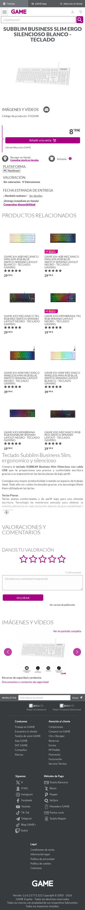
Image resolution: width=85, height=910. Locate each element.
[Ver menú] (4, 11)
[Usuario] (72, 11)
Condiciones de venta (42, 849)
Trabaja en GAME (25, 726)
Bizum (53, 788)
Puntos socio (56, 812)
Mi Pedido (54, 749)
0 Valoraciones (31, 182)
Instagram (27, 794)
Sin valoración (12, 182)
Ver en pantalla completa (67, 631)
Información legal (40, 854)
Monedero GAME (59, 806)
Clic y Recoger (57, 736)
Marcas (19, 754)
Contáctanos (56, 726)
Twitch (24, 830)
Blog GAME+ (28, 824)
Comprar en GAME (59, 731)
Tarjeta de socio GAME (28, 736)
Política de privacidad (42, 859)
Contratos (36, 868)
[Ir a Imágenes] (46, 109)
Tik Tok (25, 812)
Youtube (25, 806)
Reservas (54, 740)
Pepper (53, 794)
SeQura (53, 800)
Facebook (26, 800)
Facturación (55, 759)
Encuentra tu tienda (26, 731)
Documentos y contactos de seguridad (25, 682)
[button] (79, 19)
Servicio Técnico (58, 763)
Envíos (52, 745)
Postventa (54, 754)
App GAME (21, 740)
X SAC (24, 788)
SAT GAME (21, 745)
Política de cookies (40, 863)
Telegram (26, 818)
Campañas (21, 749)
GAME (19, 11)
